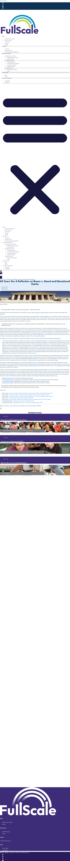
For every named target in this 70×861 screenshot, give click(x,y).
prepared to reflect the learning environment (29, 365)
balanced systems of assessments (13, 381)
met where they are (33, 364)
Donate (6, 44)
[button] (35, 154)
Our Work (4, 46)
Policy (8, 71)
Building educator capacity (7, 382)
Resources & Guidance (6, 53)
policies (39, 332)
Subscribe (7, 82)
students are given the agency (63, 365)
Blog (4, 279)
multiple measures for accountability (12, 379)
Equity (3, 289)
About (3, 36)
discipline (36, 332)
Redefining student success (7, 378)
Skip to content (3, 0)
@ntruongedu (9, 405)
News (6, 76)
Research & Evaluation (12, 69)
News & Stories (5, 72)
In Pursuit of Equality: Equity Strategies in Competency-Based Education (45, 338)
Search (1, 273)
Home (1, 279)
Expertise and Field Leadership (11, 52)
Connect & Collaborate (6, 78)
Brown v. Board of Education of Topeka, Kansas (38, 312)
